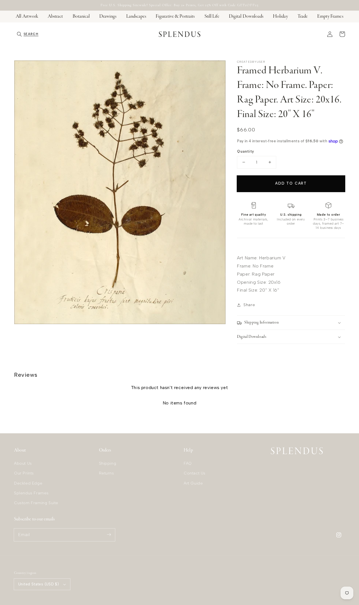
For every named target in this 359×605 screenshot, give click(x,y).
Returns (106, 473)
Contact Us (195, 473)
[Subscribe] (109, 535)
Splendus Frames (31, 493)
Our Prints (24, 473)
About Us (23, 463)
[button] (27, 34)
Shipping (107, 463)
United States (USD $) (38, 584)
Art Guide (193, 483)
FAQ (188, 463)
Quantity (245, 151)
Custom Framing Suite (36, 503)
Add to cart (291, 183)
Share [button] (249, 304)
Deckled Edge (28, 483)
